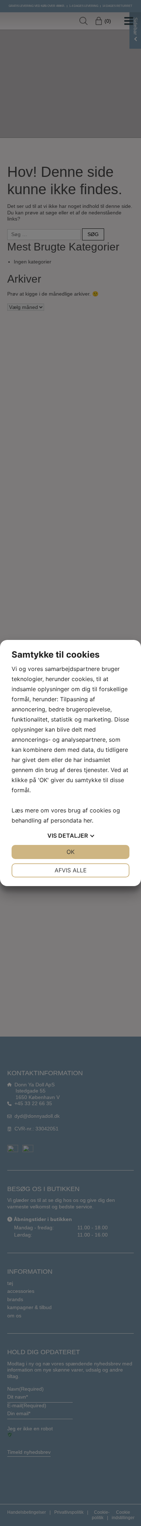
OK (70, 851)
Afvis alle (71, 870)
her (88, 820)
